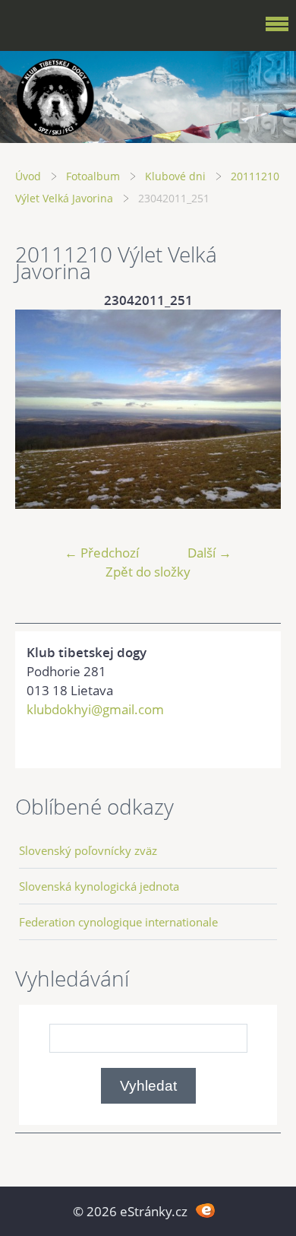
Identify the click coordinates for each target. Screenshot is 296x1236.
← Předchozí (102, 552)
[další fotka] (256, 410)
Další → (209, 552)
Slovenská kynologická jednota (99, 886)
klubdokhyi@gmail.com (95, 709)
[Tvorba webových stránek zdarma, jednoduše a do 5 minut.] (205, 1210)
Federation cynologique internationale (118, 921)
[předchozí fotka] (40, 410)
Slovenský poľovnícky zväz (88, 850)
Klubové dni (175, 176)
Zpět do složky (148, 571)
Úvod (28, 176)
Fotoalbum (93, 176)
